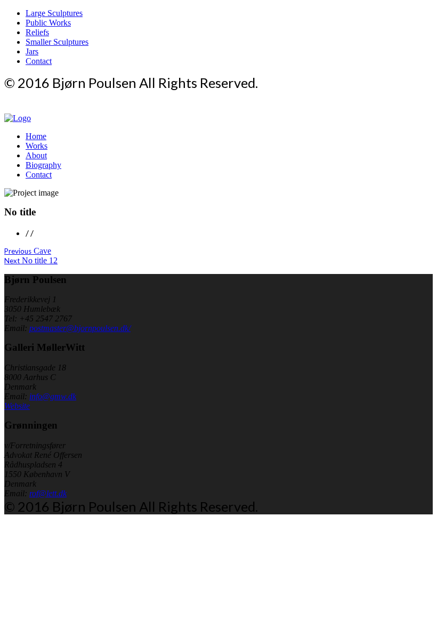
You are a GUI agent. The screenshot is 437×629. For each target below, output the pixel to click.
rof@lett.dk (48, 493)
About (36, 155)
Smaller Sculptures (57, 41)
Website (17, 405)
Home (36, 136)
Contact (39, 61)
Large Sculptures (54, 13)
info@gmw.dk (52, 396)
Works (36, 145)
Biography (43, 165)
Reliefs (37, 32)
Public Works (48, 22)
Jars (32, 51)
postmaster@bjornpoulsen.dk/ (80, 328)
